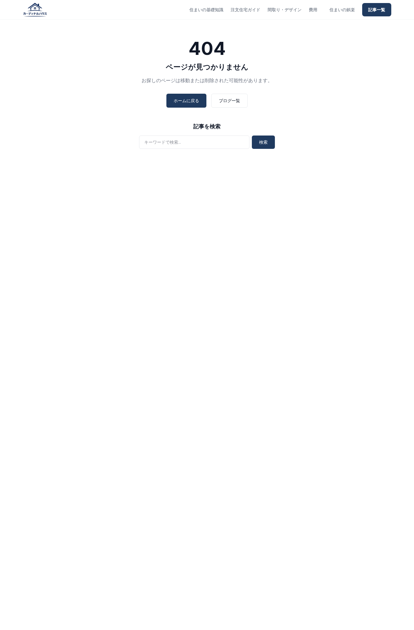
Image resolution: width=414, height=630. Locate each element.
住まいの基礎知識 (206, 9)
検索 (263, 142)
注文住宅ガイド (245, 9)
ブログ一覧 (229, 100)
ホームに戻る (186, 100)
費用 (313, 9)
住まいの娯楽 (342, 9)
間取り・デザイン (285, 9)
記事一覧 (376, 9)
